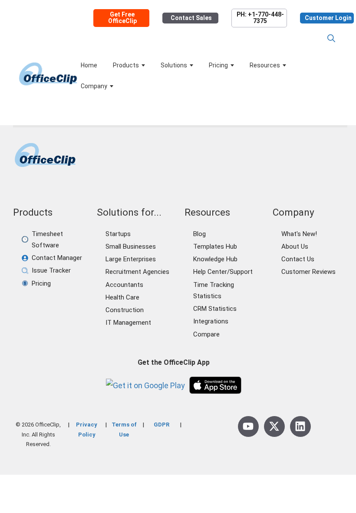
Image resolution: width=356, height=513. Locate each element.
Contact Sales (191, 18)
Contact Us (297, 259)
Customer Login (328, 18)
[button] (331, 38)
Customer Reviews (308, 272)
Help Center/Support (223, 272)
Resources (265, 65)
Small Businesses (130, 246)
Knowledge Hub (215, 259)
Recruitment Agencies (137, 272)
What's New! (299, 234)
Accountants (124, 285)
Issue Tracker (51, 270)
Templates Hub (215, 246)
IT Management (128, 322)
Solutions (174, 65)
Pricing (218, 65)
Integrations (210, 321)
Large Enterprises (130, 259)
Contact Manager (57, 258)
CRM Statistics (215, 309)
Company (94, 86)
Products (126, 65)
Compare (206, 334)
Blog (199, 234)
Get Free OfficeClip (122, 17)
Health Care (122, 297)
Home (89, 65)
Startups (118, 234)
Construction (124, 310)
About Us (294, 246)
